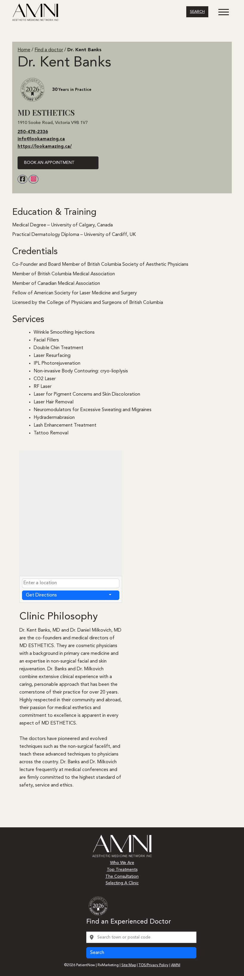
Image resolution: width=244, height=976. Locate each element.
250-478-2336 (33, 132)
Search (197, 12)
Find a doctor (49, 50)
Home (24, 50)
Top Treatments (122, 870)
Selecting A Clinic (122, 883)
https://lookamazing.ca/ (45, 146)
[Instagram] (33, 179)
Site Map (128, 965)
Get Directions (41, 595)
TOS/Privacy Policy (153, 965)
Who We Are (122, 863)
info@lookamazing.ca (41, 139)
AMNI (175, 965)
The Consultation (122, 876)
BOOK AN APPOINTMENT (49, 163)
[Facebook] (22, 179)
